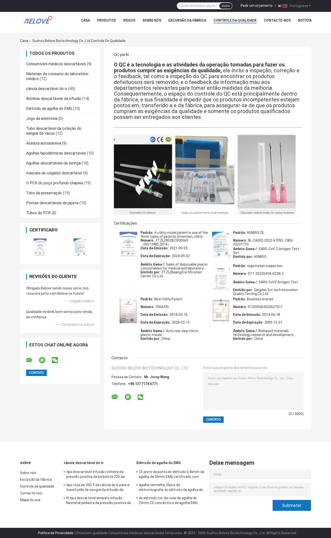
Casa (85, 20)
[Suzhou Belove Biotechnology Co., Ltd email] (32, 360)
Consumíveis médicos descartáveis (56, 64)
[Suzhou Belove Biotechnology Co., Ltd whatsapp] (45, 360)
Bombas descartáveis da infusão (53, 98)
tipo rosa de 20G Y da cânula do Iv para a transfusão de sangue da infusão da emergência (97, 488)
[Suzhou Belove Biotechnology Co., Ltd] (39, 21)
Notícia (305, 20)
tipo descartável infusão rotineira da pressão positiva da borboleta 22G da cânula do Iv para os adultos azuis (95, 475)
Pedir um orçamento (257, 6)
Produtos (106, 20)
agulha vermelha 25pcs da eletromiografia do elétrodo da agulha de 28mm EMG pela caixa (171, 488)
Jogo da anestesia (41, 118)
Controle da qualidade (235, 20)
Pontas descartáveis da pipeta (52, 203)
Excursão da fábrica (187, 20)
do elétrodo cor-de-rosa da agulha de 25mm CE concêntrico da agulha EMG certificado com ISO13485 (168, 501)
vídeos (129, 20)
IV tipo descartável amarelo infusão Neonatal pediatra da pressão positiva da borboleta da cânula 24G (98, 501)
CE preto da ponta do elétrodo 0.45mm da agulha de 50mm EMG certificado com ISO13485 (171, 475)
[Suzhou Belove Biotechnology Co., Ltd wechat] (58, 360)
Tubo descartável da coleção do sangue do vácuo (53, 131)
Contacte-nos (277, 20)
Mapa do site (30, 500)
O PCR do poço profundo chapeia (54, 183)
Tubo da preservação (44, 193)
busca (226, 6)
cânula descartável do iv (46, 88)
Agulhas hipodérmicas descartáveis (56, 153)
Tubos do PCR (38, 213)
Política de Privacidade (55, 533)
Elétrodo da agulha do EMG (49, 108)
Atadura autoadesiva (43, 143)
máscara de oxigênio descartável (54, 173)
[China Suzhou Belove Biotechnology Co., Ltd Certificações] (40, 247)
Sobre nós (151, 20)
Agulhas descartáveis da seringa (53, 163)
